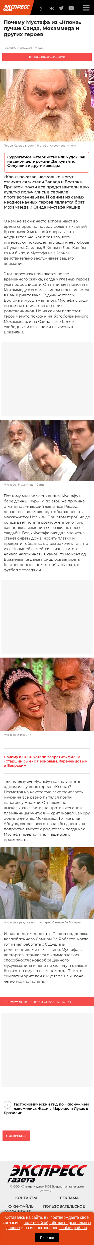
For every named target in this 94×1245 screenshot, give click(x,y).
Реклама (69, 1198)
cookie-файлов (73, 1228)
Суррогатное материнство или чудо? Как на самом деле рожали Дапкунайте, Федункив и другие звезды (46, 161)
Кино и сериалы (45, 1002)
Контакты (26, 1198)
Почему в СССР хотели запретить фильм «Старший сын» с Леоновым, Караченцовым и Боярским (45, 761)
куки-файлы (21, 1206)
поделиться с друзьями (48, 56)
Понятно (47, 1238)
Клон (66, 1002)
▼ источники (15, 1136)
